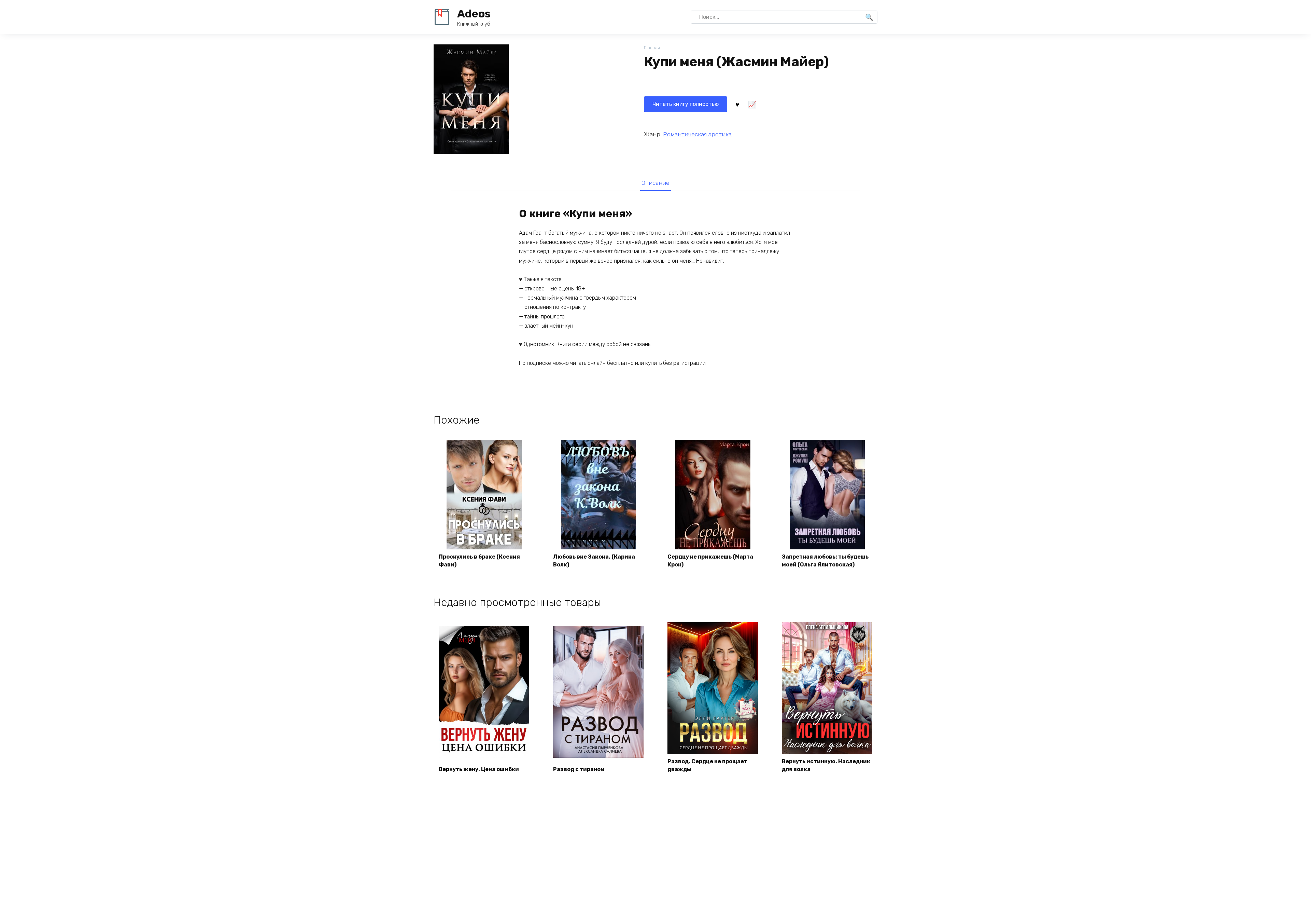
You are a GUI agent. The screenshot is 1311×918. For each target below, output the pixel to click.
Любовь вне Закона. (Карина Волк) (594, 560)
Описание (655, 182)
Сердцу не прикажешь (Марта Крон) (710, 560)
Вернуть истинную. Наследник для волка (826, 765)
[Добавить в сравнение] (751, 104)
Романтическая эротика (697, 134)
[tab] (655, 183)
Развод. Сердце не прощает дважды (707, 765)
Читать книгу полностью (685, 104)
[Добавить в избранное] (737, 104)
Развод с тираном (579, 769)
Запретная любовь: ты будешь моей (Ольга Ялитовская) (825, 560)
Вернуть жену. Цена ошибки (479, 769)
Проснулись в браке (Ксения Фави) (479, 560)
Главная (652, 47)
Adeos (474, 13)
